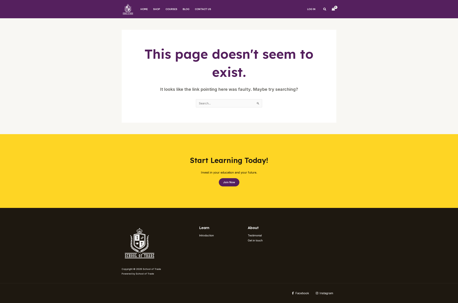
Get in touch (255, 240)
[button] (325, 9)
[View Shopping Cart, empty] (333, 9)
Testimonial (255, 235)
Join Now (229, 182)
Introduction (206, 235)
